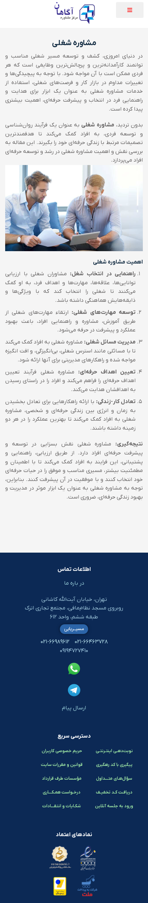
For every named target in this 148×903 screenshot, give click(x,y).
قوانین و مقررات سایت (62, 765)
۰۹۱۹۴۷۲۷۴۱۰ (74, 650)
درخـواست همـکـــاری (62, 792)
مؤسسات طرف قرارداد (62, 778)
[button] (130, 10)
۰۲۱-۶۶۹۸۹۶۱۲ (55, 641)
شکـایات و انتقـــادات (61, 806)
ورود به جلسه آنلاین (114, 806)
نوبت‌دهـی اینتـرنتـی (114, 751)
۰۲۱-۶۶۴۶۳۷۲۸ (91, 641)
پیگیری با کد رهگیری (114, 765)
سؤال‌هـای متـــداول (114, 778)
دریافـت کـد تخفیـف (114, 792)
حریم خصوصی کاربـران (62, 751)
